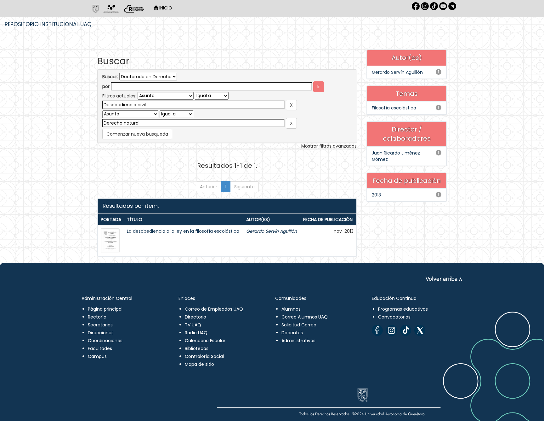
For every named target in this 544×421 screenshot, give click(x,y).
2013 (376, 195)
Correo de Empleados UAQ (214, 309)
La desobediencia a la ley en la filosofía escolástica (183, 231)
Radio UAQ (196, 333)
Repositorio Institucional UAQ (48, 24)
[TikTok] (405, 330)
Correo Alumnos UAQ (304, 317)
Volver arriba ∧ (444, 279)
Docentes (292, 333)
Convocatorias (394, 317)
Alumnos (291, 309)
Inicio (165, 8)
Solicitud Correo (298, 325)
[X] (419, 330)
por (106, 86)
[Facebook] (377, 330)
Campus (97, 356)
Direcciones (101, 333)
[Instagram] (391, 330)
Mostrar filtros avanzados (329, 146)
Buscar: (110, 76)
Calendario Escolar (205, 340)
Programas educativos (403, 309)
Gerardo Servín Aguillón (271, 231)
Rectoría (97, 317)
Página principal (105, 309)
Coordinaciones (105, 340)
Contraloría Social (204, 356)
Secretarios (100, 325)
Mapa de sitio (199, 364)
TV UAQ (193, 325)
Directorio (195, 317)
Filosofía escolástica (394, 108)
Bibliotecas (196, 348)
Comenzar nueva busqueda (137, 134)
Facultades (100, 348)
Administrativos (298, 340)
